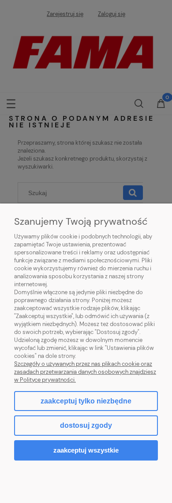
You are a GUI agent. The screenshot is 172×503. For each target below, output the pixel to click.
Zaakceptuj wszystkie (86, 450)
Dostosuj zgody (86, 425)
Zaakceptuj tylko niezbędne (86, 401)
